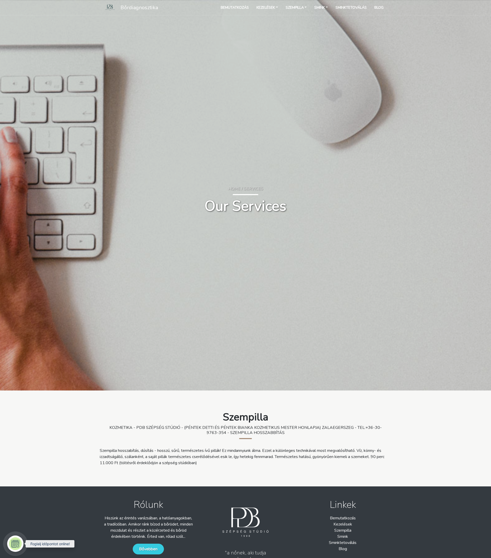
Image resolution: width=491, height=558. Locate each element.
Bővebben (148, 549)
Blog (343, 549)
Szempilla (342, 530)
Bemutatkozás (343, 518)
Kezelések (342, 524)
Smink (342, 536)
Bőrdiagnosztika (139, 7)
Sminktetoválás (342, 542)
